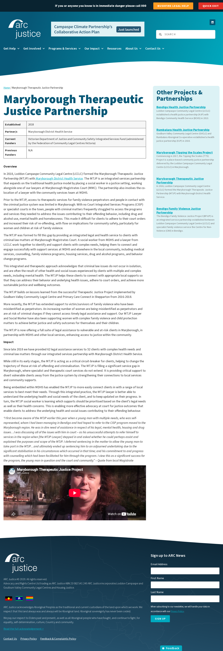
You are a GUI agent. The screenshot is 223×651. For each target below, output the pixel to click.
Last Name (157, 592)
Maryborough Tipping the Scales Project (184, 152)
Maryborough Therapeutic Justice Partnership (180, 181)
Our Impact (92, 48)
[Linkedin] (212, 22)
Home (6, 88)
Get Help (9, 48)
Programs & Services (63, 48)
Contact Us (152, 48)
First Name (157, 578)
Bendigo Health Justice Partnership (181, 107)
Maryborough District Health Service (59, 178)
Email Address (159, 564)
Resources (114, 48)
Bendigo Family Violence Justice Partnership (178, 211)
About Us (131, 48)
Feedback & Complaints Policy (58, 639)
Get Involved (32, 48)
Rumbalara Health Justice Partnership (183, 130)
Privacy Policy (28, 639)
